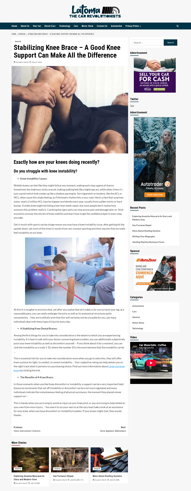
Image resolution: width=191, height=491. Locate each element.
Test (132, 105)
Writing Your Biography (143, 236)
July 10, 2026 (35, 483)
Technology (64, 26)
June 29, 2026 (75, 480)
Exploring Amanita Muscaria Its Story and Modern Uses (152, 218)
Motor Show (87, 26)
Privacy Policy (132, 26)
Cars (76, 26)
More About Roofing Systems (107, 476)
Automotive (116, 26)
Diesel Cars (50, 26)
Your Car (37, 26)
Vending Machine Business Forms (148, 242)
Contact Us (102, 26)
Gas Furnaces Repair (63, 476)
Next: (113, 429)
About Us (25, 26)
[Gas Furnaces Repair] (69, 459)
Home (14, 26)
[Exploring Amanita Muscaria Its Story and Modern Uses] (30, 459)
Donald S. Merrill (22, 62)
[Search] (177, 26)
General (18, 41)
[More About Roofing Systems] (109, 459)
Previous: (27, 429)
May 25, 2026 (37, 62)
